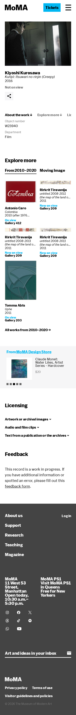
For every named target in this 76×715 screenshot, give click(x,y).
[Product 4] (17, 384)
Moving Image (52, 170)
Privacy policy (16, 687)
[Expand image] (38, 44)
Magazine (14, 554)
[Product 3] (14, 384)
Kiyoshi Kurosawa (22, 72)
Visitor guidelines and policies (29, 696)
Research (14, 534)
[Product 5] (20, 384)
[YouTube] (20, 628)
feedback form (17, 486)
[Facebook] (20, 612)
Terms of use (42, 687)
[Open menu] (68, 7)
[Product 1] (7, 384)
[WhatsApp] (9, 628)
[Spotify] (32, 620)
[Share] (9, 96)
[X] (32, 612)
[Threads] (9, 620)
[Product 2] (11, 384)
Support (13, 525)
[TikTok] (20, 620)
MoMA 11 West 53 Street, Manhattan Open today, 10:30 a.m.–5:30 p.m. (17, 591)
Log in (66, 515)
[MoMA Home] (16, 7)
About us (13, 515)
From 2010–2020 (20, 170)
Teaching (14, 544)
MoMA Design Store (33, 352)
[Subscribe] (69, 653)
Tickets (52, 7)
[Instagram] (9, 612)
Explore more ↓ (49, 115)
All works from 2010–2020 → (28, 330)
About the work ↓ (18, 115)
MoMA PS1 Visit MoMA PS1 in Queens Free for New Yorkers (56, 586)
